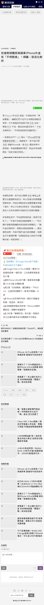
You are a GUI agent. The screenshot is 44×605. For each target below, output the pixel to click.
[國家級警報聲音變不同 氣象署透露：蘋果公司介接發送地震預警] (8, 522)
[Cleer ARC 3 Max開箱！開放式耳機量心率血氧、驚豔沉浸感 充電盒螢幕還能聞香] (8, 425)
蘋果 (13, 390)
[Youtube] (36, 2)
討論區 (4, 545)
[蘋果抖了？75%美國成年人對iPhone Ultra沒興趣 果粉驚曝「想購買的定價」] (8, 368)
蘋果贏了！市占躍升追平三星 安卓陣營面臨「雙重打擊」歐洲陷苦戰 (29, 379)
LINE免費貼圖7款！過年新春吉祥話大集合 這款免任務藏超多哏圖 (29, 438)
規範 (3, 568)
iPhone (5, 390)
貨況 (11, 394)
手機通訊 (16, 6)
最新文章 (6, 6)
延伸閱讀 (5, 404)
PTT (22, 190)
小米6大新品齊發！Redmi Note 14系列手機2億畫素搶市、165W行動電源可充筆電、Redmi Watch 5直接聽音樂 (30, 451)
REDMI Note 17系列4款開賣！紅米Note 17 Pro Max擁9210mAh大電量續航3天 (29, 484)
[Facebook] (14, 590)
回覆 (40, 568)
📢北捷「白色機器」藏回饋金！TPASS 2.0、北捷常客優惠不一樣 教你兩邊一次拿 (21, 291)
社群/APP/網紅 (29, 6)
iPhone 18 (5, 347)
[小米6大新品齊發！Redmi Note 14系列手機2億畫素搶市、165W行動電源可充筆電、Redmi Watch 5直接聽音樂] (8, 452)
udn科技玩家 (5, 48)
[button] (39, 2)
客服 (24, 394)
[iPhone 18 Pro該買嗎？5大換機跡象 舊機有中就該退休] (8, 356)
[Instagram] (18, 590)
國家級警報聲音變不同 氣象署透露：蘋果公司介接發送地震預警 (29, 521)
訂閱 (31, 595)
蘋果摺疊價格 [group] (21, 12)
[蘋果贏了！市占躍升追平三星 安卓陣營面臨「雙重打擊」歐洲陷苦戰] (8, 381)
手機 (4, 394)
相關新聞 (5, 463)
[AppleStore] (29, 590)
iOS (17, 394)
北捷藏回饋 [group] (6, 12)
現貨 (26, 390)
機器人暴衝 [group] (35, 12)
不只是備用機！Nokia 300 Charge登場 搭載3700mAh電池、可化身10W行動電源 (30, 533)
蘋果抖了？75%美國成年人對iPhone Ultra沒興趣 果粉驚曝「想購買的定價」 (30, 367)
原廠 (19, 390)
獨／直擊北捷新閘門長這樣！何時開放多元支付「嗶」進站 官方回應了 (28, 411)
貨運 (33, 390)
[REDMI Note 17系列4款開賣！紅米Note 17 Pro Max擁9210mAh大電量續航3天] (8, 485)
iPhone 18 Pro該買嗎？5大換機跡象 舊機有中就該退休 (30, 353)
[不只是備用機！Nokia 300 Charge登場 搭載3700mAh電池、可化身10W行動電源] (8, 534)
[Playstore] (25, 590)
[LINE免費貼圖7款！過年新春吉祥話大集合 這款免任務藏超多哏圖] (8, 440)
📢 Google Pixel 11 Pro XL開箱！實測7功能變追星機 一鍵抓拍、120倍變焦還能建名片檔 (21, 272)
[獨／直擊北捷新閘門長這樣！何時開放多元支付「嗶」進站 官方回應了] (8, 413)
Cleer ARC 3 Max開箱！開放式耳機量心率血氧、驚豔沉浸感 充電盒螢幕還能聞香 (29, 424)
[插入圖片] (35, 568)
